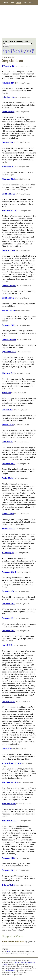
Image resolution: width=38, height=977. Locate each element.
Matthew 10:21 (9, 803)
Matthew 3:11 (8, 373)
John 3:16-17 (7, 441)
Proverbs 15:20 (8, 858)
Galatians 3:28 (8, 193)
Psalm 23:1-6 (7, 478)
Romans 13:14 (8, 310)
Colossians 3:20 (9, 285)
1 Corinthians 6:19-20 (11, 763)
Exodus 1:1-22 (8, 528)
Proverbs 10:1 (8, 870)
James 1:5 (6, 748)
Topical (18, 2)
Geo (12, 2)
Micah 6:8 (6, 392)
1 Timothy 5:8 (8, 66)
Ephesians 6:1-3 (9, 351)
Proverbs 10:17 (8, 630)
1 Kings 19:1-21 (9, 885)
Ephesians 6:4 (8, 97)
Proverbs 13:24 (8, 603)
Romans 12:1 (8, 424)
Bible (8, 951)
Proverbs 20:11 (8, 463)
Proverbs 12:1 (8, 618)
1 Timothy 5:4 (8, 552)
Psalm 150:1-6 (8, 111)
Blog (31, 2)
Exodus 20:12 (8, 513)
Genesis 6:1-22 (8, 701)
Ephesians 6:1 (8, 166)
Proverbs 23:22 (8, 325)
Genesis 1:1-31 (8, 250)
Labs (25, 2)
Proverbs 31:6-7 (9, 572)
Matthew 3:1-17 (9, 820)
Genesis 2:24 (7, 409)
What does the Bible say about (15, 41)
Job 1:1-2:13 (7, 645)
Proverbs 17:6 (8, 591)
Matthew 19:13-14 (10, 782)
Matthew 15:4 (8, 179)
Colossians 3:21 (9, 339)
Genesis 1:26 (7, 142)
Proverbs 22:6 (8, 83)
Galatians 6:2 (8, 298)
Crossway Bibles (9, 971)
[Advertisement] (19, 22)
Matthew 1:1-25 (9, 210)
